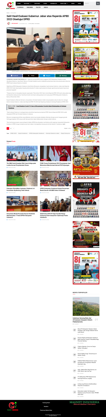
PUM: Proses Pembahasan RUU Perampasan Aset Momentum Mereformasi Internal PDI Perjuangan (55, 164)
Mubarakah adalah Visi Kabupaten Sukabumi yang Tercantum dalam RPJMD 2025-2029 (88, 392)
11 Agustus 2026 (11, 219)
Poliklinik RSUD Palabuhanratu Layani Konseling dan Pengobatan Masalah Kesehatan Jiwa (87, 362)
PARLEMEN (30, 7)
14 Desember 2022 (23, 23)
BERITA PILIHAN (12, 159)
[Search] (98, 3)
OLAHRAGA (20, 7)
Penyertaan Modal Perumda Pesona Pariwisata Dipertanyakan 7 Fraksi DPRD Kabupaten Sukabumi (21, 215)
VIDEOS (46, 7)
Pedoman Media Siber (46, 410)
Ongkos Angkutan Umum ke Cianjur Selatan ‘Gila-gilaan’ (87, 347)
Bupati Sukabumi (22, 133)
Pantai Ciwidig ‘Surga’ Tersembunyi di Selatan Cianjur (87, 354)
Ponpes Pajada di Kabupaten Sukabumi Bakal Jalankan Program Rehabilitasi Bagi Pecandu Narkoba (88, 339)
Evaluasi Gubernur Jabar (52, 133)
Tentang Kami (46, 402)
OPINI (79, 3)
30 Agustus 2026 (11, 167)
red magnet (15, 23)
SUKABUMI (37, 23)
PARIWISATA (53, 3)
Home (8, 12)
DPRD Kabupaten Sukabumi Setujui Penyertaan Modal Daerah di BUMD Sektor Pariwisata (54, 189)
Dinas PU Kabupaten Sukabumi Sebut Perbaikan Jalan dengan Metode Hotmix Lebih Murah (88, 330)
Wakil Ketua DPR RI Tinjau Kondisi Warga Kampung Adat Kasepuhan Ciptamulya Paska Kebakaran (54, 215)
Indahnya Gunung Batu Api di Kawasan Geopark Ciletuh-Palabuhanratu (83, 320)
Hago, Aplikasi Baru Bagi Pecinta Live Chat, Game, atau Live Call (87, 370)
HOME (19, 3)
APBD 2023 (14, 133)
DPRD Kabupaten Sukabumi (36, 133)
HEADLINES (44, 159)
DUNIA (45, 3)
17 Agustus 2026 (11, 192)
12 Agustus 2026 (45, 192)
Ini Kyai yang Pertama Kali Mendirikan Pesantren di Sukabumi (87, 384)
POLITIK (38, 7)
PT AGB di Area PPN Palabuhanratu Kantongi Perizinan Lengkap (87, 377)
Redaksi (46, 406)
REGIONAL (27, 3)
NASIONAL (37, 3)
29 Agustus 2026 (45, 167)
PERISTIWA (63, 3)
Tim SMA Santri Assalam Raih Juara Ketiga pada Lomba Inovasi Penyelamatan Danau (21, 164)
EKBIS (73, 3)
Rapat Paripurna (65, 133)
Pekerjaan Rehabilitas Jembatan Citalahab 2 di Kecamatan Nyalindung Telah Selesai (21, 189)
